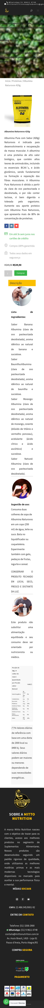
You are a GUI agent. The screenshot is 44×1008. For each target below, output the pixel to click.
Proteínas (17, 81)
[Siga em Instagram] (17, 899)
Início (7, 81)
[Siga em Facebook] (22, 899)
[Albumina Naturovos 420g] (22, 126)
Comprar (21, 273)
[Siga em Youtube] (28, 899)
